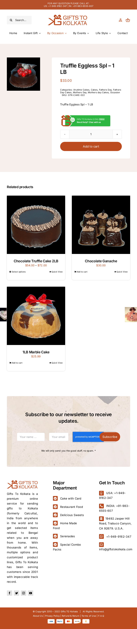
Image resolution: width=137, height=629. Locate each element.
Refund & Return (71, 615)
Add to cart (91, 146)
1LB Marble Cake (36, 352)
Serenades (67, 536)
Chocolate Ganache (101, 261)
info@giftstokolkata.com (115, 549)
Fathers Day (105, 89)
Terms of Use (89, 615)
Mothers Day (80, 92)
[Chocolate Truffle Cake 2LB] (36, 225)
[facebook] (9, 593)
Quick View (57, 271)
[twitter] (16, 593)
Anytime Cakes (81, 89)
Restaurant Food (71, 507)
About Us (38, 615)
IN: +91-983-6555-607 (81, 6)
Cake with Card (70, 498)
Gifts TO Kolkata (69, 611)
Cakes (94, 89)
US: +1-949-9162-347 (55, 6)
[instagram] (23, 593)
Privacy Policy (52, 615)
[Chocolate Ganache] (101, 225)
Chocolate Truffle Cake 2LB (36, 261)
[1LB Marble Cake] (36, 316)
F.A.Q (101, 615)
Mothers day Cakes (98, 92)
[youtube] (30, 593)
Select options (19, 271)
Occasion (115, 92)
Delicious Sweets (72, 515)
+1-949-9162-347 (118, 536)
